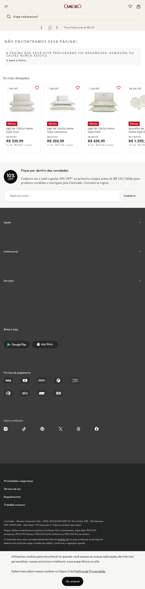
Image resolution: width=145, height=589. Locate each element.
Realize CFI (63, 539)
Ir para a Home (16, 60)
